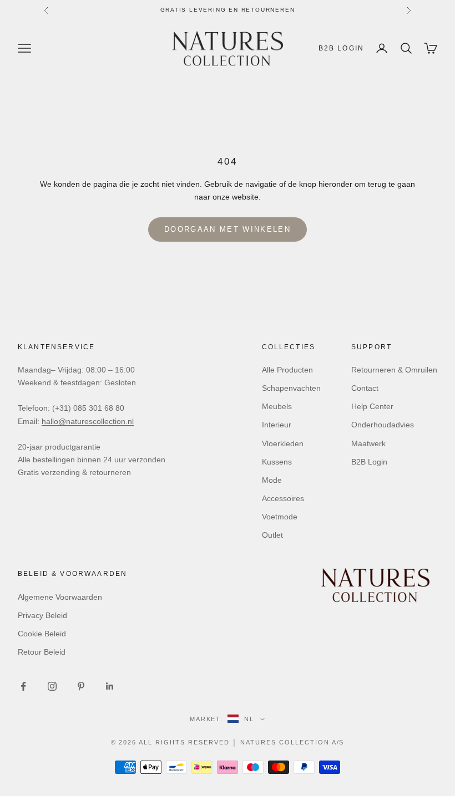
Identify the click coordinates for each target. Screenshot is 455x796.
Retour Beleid (41, 651)
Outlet (272, 534)
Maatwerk (368, 443)
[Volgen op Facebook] (23, 686)
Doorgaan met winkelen (227, 229)
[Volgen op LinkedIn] (109, 686)
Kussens (277, 461)
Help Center (372, 406)
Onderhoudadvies (382, 424)
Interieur (276, 424)
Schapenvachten (291, 388)
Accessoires (283, 498)
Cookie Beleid (42, 633)
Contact (364, 388)
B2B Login (341, 48)
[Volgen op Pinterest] (81, 686)
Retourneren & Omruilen (394, 369)
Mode (272, 480)
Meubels (277, 406)
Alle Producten (287, 369)
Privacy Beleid (42, 615)
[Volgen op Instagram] (52, 686)
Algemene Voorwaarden (60, 597)
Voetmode (279, 516)
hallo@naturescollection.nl (88, 421)
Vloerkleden (283, 443)
